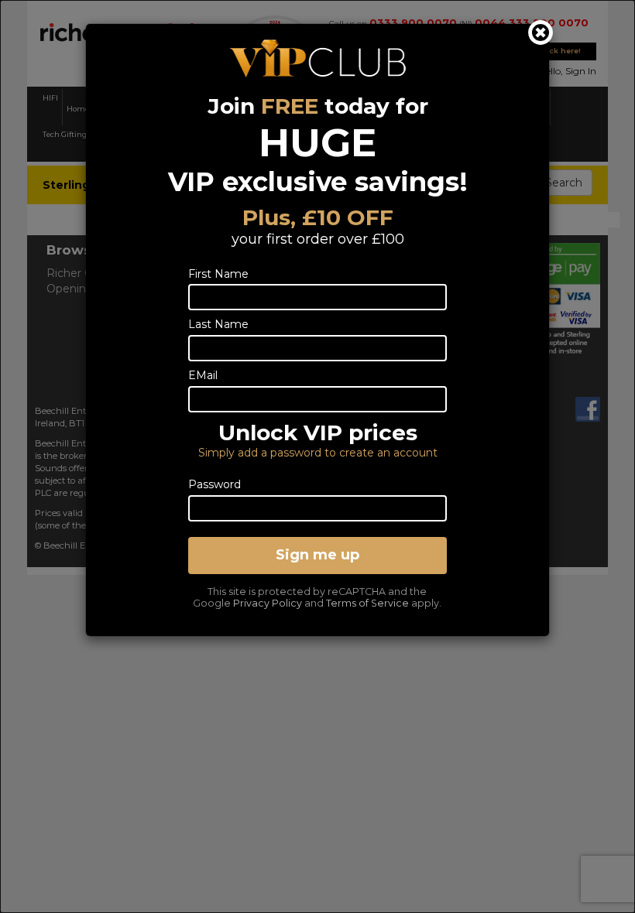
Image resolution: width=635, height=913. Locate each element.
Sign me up (317, 554)
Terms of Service (367, 603)
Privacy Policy (267, 603)
